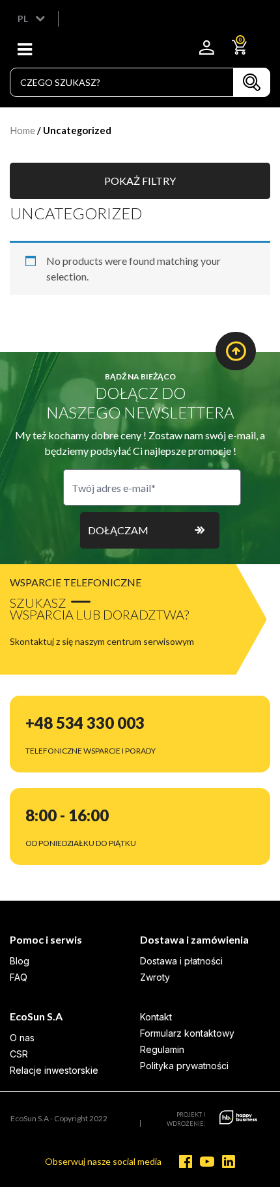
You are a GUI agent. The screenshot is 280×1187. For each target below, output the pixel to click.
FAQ (18, 977)
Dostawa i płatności (181, 960)
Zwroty (155, 977)
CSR (19, 1053)
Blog (19, 960)
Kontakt (156, 1016)
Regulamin (162, 1049)
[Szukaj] (251, 82)
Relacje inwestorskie (54, 1070)
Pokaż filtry (140, 180)
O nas (22, 1037)
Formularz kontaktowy (187, 1033)
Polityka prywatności (184, 1065)
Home (22, 130)
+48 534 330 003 (85, 722)
